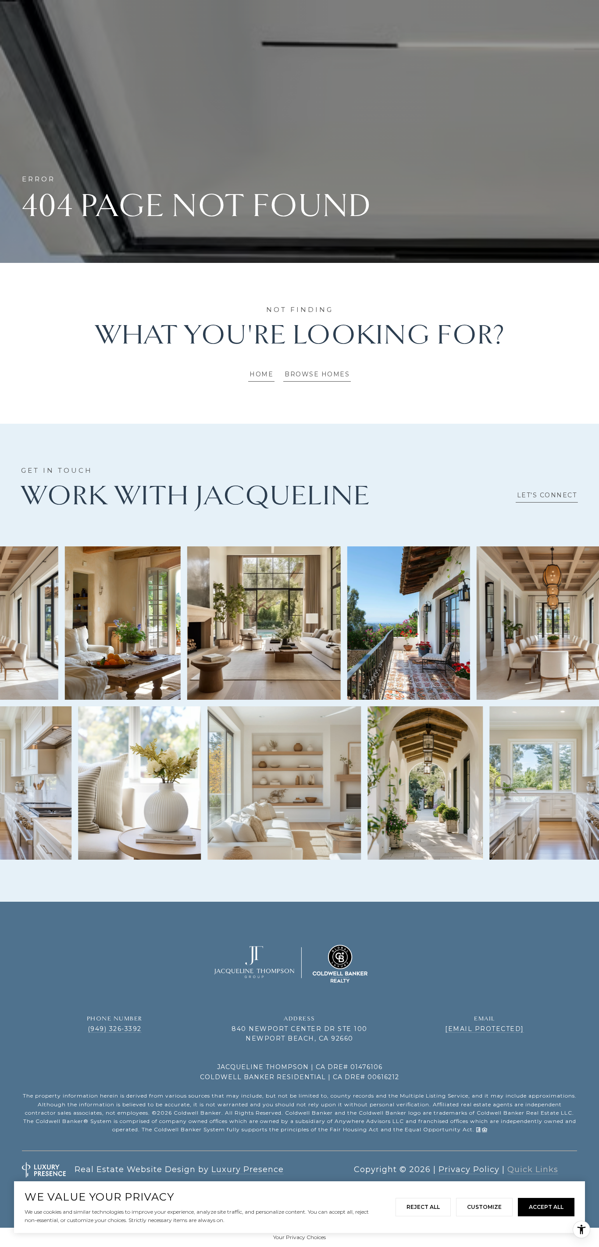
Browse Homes (317, 374)
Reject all (423, 1207)
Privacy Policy (469, 1169)
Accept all (546, 1207)
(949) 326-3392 (115, 1029)
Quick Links (532, 1169)
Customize (484, 1207)
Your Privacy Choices (299, 1237)
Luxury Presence (247, 1169)
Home (261, 374)
